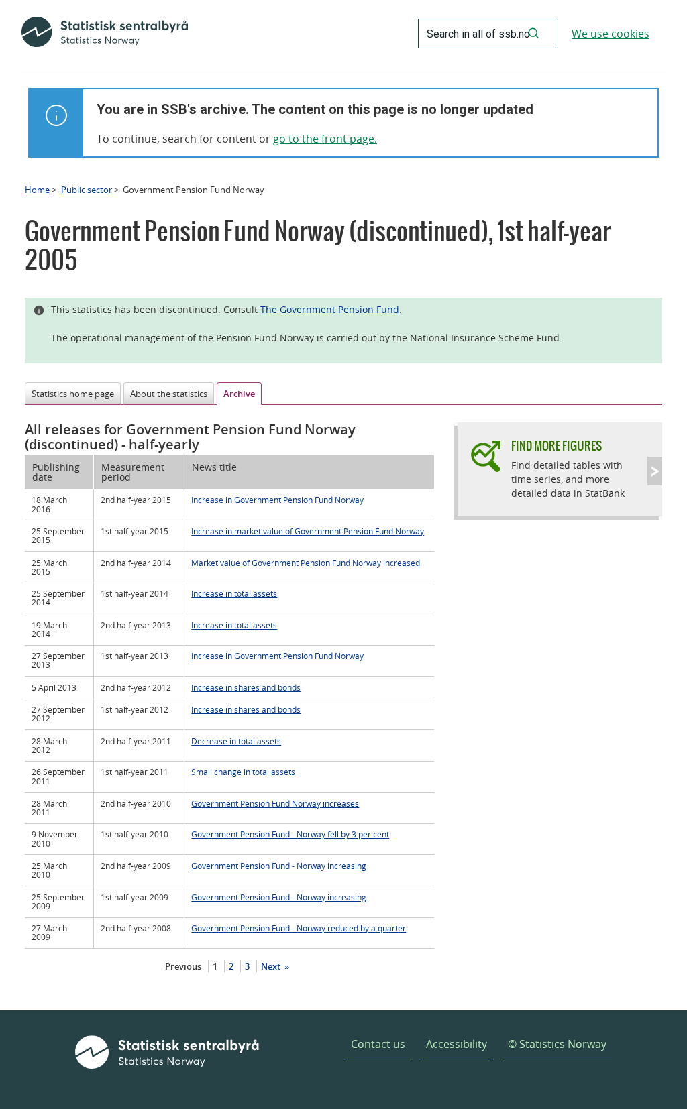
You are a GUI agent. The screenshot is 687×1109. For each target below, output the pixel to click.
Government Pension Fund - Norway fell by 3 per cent (290, 834)
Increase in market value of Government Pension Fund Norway (307, 531)
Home (37, 190)
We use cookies (610, 33)
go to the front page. (325, 138)
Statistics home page (73, 394)
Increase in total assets (234, 593)
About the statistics (168, 394)
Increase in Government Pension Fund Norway (277, 499)
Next (271, 966)
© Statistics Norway (557, 1044)
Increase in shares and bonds (246, 687)
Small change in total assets (243, 771)
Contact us (378, 1044)
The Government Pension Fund (329, 309)
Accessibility (456, 1044)
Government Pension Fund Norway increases (275, 803)
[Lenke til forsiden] (104, 33)
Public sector (86, 190)
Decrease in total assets (236, 741)
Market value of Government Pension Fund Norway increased (305, 562)
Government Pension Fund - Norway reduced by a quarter (298, 928)
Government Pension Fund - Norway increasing (278, 865)
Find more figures (556, 445)
